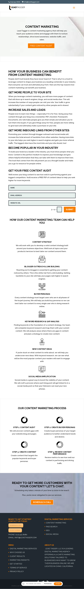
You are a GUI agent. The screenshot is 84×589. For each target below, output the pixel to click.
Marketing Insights (19, 560)
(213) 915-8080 (21, 535)
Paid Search (51, 527)
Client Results (17, 556)
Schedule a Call (42, 502)
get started (16, 564)
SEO (48, 530)
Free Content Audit (41, 46)
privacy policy (17, 571)
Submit (70, 209)
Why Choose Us (17, 552)
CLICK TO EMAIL (15, 530)
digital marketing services (23, 549)
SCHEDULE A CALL (16, 525)
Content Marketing (56, 523)
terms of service (18, 568)
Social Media (52, 534)
